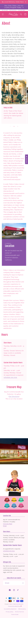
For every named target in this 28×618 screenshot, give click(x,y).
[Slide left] (10, 126)
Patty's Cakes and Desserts (16, 604)
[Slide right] (17, 126)
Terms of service (19, 611)
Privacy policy (9, 611)
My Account (5, 10)
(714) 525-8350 (21, 10)
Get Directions (12, 10)
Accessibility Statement (10, 609)
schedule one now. (10, 377)
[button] (3, 14)
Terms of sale (14, 614)
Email (5, 526)
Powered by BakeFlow (14, 606)
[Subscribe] (23, 583)
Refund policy (22, 609)
